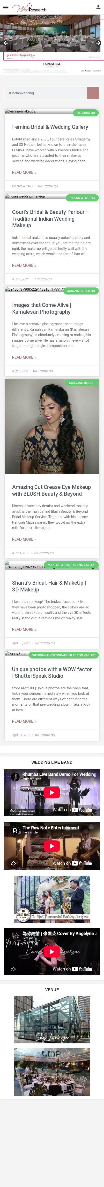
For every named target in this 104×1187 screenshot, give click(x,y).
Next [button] (98, 43)
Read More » (24, 172)
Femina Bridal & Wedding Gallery (50, 127)
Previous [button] (6, 43)
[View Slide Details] (52, 45)
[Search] (93, 93)
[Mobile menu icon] (5, 7)
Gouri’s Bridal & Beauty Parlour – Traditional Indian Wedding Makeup (50, 218)
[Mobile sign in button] (98, 7)
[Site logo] (30, 7)
